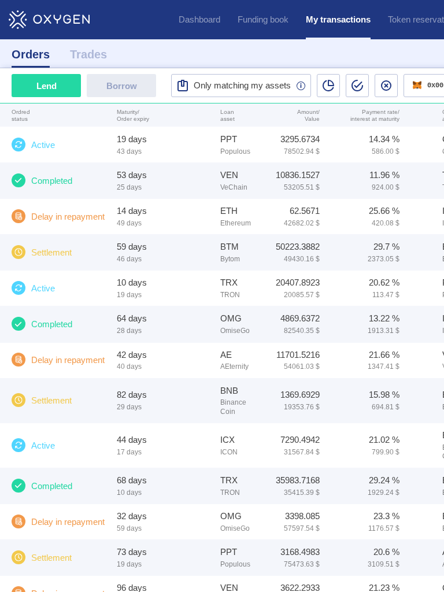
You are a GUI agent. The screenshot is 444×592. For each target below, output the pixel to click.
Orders (31, 54)
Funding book (263, 19)
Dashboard (199, 19)
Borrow (121, 86)
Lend (46, 86)
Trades (88, 54)
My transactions (338, 19)
